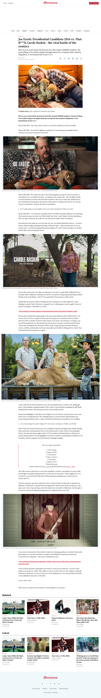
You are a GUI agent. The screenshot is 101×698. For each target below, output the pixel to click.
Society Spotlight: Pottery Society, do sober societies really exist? (38, 658)
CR (53, 692)
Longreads (87, 30)
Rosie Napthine (31, 662)
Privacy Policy (36, 688)
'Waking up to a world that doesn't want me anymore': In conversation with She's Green (87, 659)
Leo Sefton (55, 622)
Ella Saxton (5, 624)
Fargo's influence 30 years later (62, 619)
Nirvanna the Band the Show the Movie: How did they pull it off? (86, 620)
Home (12, 30)
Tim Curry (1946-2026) (36, 618)
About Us (45, 688)
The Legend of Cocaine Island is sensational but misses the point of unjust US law (48, 311)
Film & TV (53, 30)
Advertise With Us (63, 688)
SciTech (66, 30)
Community (40, 30)
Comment (24, 30)
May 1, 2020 (71, 467)
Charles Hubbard (32, 620)
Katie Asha (79, 664)
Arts (47, 30)
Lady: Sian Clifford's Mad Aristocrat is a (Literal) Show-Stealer (12, 620)
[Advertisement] (50, 17)
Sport (72, 30)
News (18, 30)
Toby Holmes (80, 624)
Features (32, 30)
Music (59, 30)
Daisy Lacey (21, 57)
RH (55, 692)
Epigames (78, 30)
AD (56, 692)
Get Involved (93, 3)
